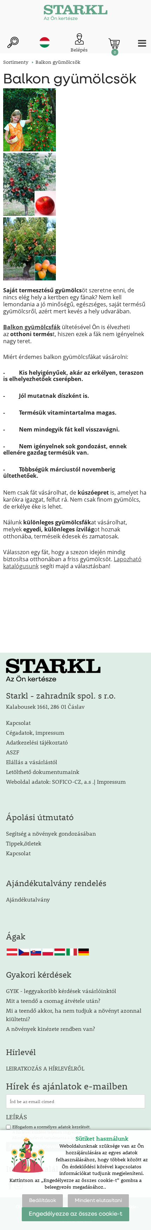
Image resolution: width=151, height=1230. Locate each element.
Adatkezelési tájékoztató (37, 742)
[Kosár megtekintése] (114, 43)
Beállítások (42, 1200)
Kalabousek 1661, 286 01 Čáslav (45, 706)
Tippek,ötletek (23, 843)
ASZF (12, 752)
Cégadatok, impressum (35, 732)
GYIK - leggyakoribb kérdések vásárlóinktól (61, 990)
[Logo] (75, 14)
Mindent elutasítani (98, 1200)
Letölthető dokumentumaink (42, 771)
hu (44, 42)
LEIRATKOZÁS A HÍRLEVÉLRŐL (45, 1068)
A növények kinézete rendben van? (50, 1028)
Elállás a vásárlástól (31, 762)
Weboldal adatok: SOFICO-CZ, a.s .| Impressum (66, 781)
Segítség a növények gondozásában (51, 833)
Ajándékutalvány (28, 899)
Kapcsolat (18, 722)
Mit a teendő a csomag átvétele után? (53, 1000)
